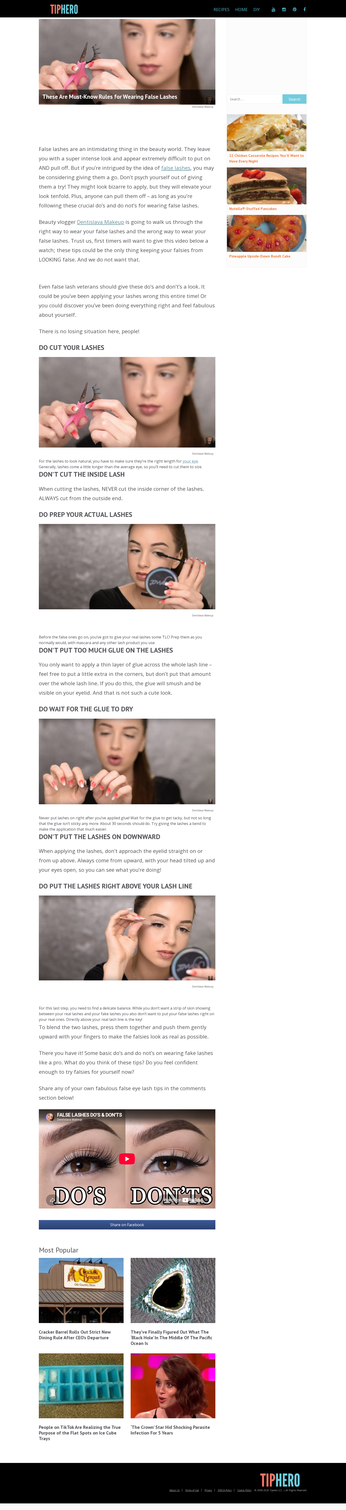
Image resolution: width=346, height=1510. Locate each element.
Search (294, 99)
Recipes (221, 9)
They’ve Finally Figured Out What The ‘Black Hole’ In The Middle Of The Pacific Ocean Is (171, 1337)
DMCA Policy (225, 1490)
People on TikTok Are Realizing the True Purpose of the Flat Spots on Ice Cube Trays (80, 1433)
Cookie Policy (244, 1490)
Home (241, 9)
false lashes (175, 167)
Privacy (208, 1490)
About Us (174, 1490)
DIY (256, 9)
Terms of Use (192, 1490)
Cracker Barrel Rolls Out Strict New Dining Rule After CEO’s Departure (75, 1335)
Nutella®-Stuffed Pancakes (253, 208)
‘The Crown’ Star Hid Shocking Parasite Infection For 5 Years (170, 1430)
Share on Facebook (127, 1224)
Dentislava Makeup (202, 106)
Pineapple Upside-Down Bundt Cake (259, 256)
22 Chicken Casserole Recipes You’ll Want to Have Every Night (266, 158)
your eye (190, 461)
